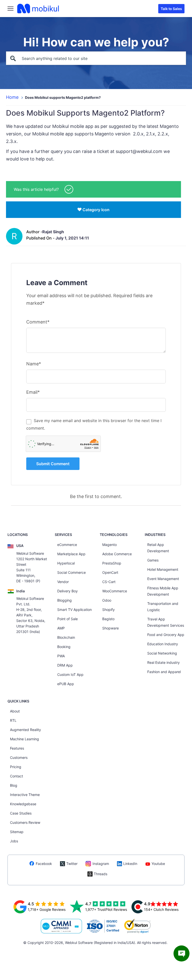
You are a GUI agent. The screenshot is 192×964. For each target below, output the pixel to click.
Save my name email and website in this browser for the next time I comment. (94, 424)
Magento (109, 544)
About (15, 711)
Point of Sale (67, 619)
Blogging (64, 600)
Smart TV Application (74, 609)
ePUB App (65, 684)
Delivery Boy (67, 591)
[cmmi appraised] (61, 926)
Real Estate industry (163, 662)
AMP (61, 628)
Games (152, 560)
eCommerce (67, 544)
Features (17, 748)
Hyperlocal (66, 563)
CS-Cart (109, 582)
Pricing (15, 767)
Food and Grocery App (165, 634)
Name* (33, 363)
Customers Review (25, 822)
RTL (13, 720)
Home (12, 97)
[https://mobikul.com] (38, 8)
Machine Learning (24, 739)
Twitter (72, 863)
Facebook (44, 863)
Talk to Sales (171, 9)
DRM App (65, 665)
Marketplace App (71, 554)
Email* (33, 392)
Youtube (158, 863)
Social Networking (162, 653)
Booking (63, 647)
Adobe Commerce (117, 554)
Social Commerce (71, 572)
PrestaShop (111, 563)
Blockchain (66, 637)
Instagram (100, 863)
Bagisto (108, 619)
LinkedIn (130, 863)
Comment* (38, 322)
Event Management (163, 579)
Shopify (108, 609)
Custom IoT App (70, 674)
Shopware (110, 628)
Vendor (63, 582)
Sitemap (17, 832)
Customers (19, 757)
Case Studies (21, 813)
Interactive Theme (25, 794)
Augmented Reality (25, 730)
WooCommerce (114, 591)
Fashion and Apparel (164, 672)
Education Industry (162, 644)
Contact (16, 776)
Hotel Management (162, 569)
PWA (61, 656)
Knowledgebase (23, 804)
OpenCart (110, 572)
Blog (13, 785)
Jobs (14, 841)
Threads (100, 874)
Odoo (106, 600)
